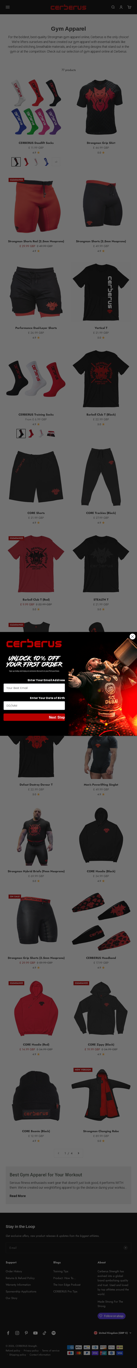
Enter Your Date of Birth (47, 698)
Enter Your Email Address (46, 680)
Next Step (57, 717)
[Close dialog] (133, 637)
